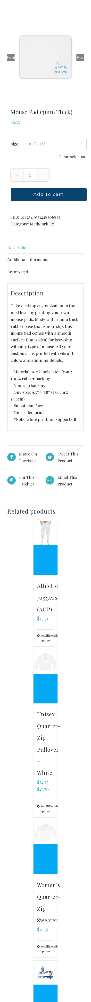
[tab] (45, 248)
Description (18, 247)
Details (51, 635)
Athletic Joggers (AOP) (47, 597)
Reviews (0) (17, 271)
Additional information (28, 259)
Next (80, 57)
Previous (11, 57)
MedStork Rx (42, 223)
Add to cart (48, 194)
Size (14, 143)
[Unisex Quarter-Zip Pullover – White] (45, 676)
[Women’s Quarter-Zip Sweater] (45, 847)
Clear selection (72, 156)
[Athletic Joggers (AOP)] (45, 548)
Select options (43, 637)
